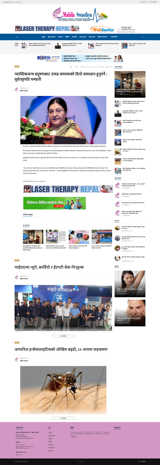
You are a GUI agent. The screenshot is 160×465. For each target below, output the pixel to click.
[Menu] (17, 37)
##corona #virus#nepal (77, 433)
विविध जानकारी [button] (102, 37)
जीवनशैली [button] (114, 37)
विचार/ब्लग (92, 37)
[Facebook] (78, 461)
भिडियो (67, 37)
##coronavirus (89, 433)
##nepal (73, 437)
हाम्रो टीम (144, 2)
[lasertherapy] (47, 28)
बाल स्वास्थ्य (83, 37)
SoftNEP (143, 461)
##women (98, 433)
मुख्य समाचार (51, 37)
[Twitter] (82, 461)
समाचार (60, 37)
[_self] (80, 59)
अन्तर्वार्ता (74, 37)
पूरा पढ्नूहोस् (63, 336)
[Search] (143, 37)
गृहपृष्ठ (43, 37)
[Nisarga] (67, 203)
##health (106, 433)
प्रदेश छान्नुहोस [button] (153, 2)
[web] (113, 29)
